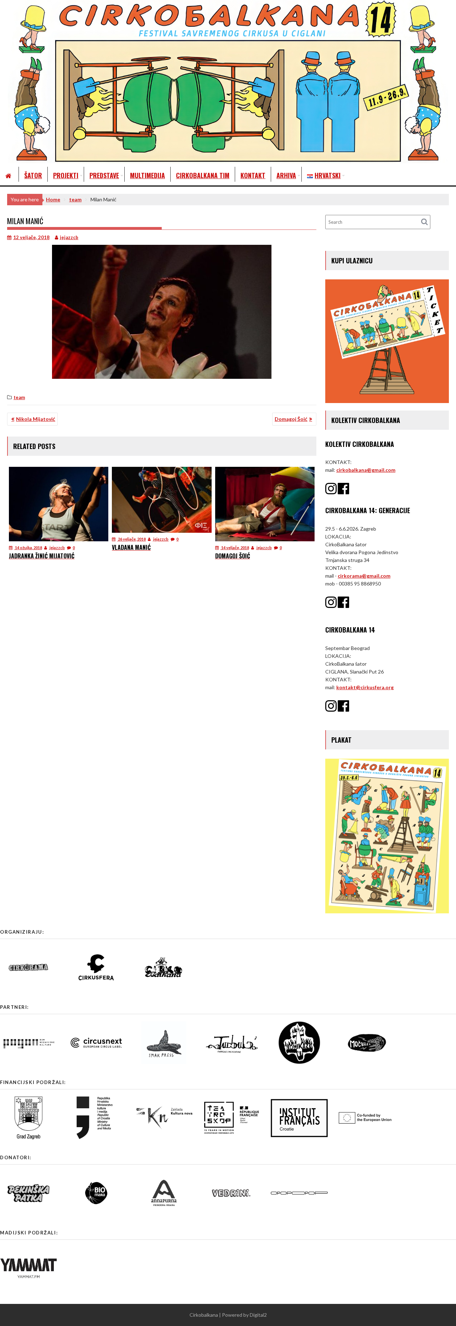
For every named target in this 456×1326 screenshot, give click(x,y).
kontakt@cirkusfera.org (365, 687)
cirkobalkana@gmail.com (365, 470)
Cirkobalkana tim (202, 175)
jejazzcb (69, 237)
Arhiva (286, 175)
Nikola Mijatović (35, 419)
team (19, 397)
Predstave (104, 175)
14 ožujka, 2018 (28, 547)
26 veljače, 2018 (131, 539)
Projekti (65, 175)
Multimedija (147, 175)
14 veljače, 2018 (235, 547)
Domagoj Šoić (291, 419)
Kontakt (252, 175)
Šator (33, 175)
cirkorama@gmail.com (364, 576)
